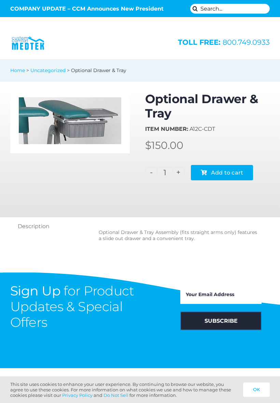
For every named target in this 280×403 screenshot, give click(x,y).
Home (17, 70)
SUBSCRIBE (221, 321)
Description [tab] (34, 226)
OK (256, 389)
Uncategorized (48, 70)
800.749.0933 (224, 42)
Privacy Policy (77, 395)
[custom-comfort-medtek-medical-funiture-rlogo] (28, 37)
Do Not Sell (115, 395)
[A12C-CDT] (70, 120)
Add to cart (227, 172)
